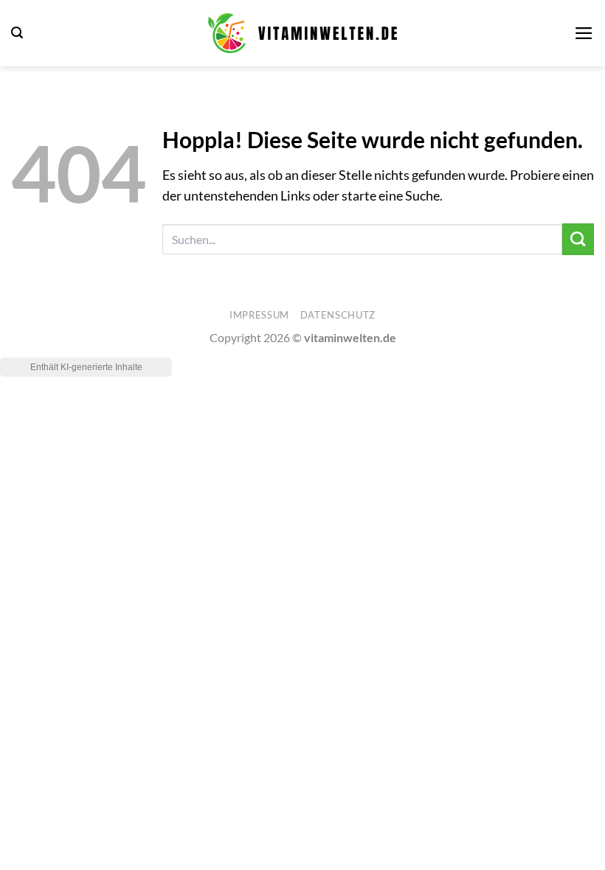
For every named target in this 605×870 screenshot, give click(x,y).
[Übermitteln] (578, 239)
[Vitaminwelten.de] (302, 33)
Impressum (259, 315)
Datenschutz (338, 315)
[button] (17, 32)
